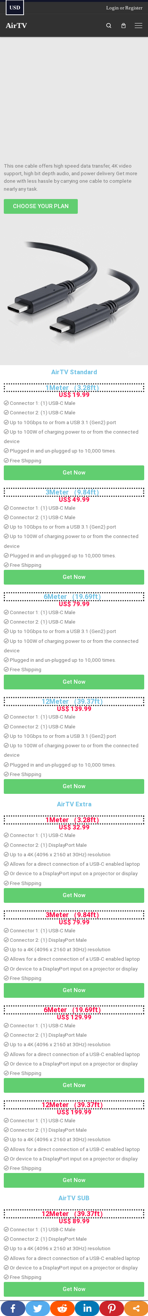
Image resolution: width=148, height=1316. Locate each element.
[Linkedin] (87, 1308)
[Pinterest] (111, 1308)
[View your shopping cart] (123, 25)
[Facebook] (13, 1308)
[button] (41, 206)
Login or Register (124, 8)
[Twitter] (37, 1308)
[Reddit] (62, 1308)
